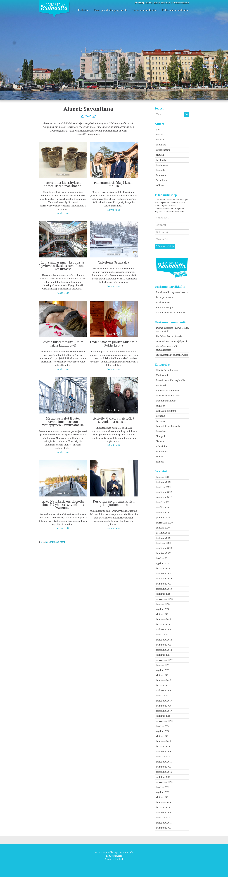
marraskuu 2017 (164, 660)
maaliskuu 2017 (164, 700)
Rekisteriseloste (114, 855)
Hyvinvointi (162, 375)
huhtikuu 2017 (163, 695)
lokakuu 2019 (163, 558)
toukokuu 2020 (163, 538)
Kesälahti (160, 139)
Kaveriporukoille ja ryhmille (110, 10)
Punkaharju (162, 165)
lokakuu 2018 (163, 604)
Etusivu (148, 2)
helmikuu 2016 (163, 766)
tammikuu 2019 (164, 588)
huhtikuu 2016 (163, 756)
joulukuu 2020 (163, 517)
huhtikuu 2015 (163, 817)
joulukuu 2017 (163, 654)
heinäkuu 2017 (163, 680)
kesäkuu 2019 (163, 568)
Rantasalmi (161, 175)
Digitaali (119, 859)
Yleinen (160, 461)
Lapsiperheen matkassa (168, 395)
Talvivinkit (161, 446)
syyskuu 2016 (162, 731)
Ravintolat (161, 421)
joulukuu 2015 (163, 777)
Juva (158, 129)
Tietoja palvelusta (162, 2)
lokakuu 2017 (163, 665)
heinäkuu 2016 (163, 741)
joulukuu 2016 (163, 715)
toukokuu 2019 (163, 573)
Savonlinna (161, 180)
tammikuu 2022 (164, 497)
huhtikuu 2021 (163, 502)
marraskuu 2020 (164, 522)
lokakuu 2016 (163, 726)
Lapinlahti (161, 144)
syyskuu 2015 (162, 792)
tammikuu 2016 (164, 771)
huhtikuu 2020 (163, 543)
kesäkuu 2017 (163, 685)
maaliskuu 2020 (164, 548)
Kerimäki (160, 134)
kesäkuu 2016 (163, 746)
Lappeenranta (163, 149)
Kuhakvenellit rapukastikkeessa (172, 292)
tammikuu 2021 (164, 512)
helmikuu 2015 (163, 827)
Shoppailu (161, 436)
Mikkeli (160, 154)
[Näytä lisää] (63, 176)
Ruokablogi (161, 431)
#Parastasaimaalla (180, 2)
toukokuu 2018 (163, 629)
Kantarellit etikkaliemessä (174, 354)
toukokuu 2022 (163, 482)
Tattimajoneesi (163, 302)
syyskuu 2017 (162, 670)
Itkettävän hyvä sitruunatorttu (171, 312)
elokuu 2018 (162, 614)
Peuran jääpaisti (175, 336)
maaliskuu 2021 (164, 507)
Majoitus (160, 405)
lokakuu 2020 (163, 527)
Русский (139, 2)
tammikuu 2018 (164, 649)
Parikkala (161, 160)
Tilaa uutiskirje (165, 246)
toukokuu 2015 (163, 812)
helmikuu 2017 (163, 705)
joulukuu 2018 (163, 593)
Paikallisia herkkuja (166, 410)
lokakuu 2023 (163, 477)
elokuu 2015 (162, 797)
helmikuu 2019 (163, 583)
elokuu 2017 (162, 675)
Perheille (83, 10)
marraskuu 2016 (164, 721)
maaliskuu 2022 (164, 492)
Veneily (159, 456)
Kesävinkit (161, 385)
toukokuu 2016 (163, 751)
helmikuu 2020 (163, 553)
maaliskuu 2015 (164, 822)
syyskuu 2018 (162, 609)
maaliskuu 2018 (164, 639)
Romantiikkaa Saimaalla (168, 426)
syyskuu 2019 (162, 563)
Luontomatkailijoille (144, 10)
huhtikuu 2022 (163, 487)
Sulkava (160, 185)
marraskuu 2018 (164, 599)
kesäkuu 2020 (163, 532)
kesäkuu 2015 (163, 807)
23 (46, 541)
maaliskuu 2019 (164, 578)
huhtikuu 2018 (163, 634)
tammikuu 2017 (164, 710)
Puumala (160, 170)
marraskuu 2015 (164, 782)
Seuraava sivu (57, 541)
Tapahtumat (162, 451)
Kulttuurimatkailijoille (175, 10)
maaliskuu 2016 (164, 761)
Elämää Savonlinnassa (167, 370)
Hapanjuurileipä (164, 307)
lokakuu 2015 (163, 787)
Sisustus (160, 441)
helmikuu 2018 (163, 644)
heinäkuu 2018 (163, 619)
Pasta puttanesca (164, 297)
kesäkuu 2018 (163, 624)
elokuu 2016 (162, 736)
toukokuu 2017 (163, 690)
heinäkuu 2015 (163, 802)
